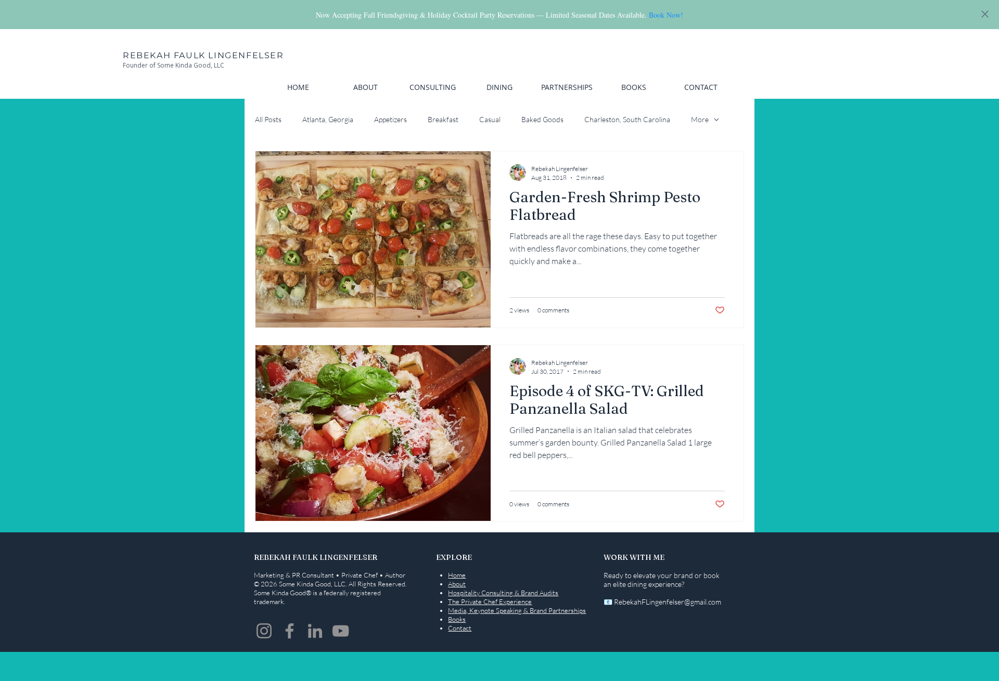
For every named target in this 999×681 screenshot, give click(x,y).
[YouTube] (340, 631)
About (457, 584)
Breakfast (443, 119)
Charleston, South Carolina (627, 119)
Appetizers (390, 119)
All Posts (268, 119)
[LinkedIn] (315, 631)
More (700, 119)
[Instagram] (264, 631)
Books (457, 619)
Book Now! (666, 15)
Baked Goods (542, 119)
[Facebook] (289, 631)
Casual (490, 119)
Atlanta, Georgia (327, 119)
